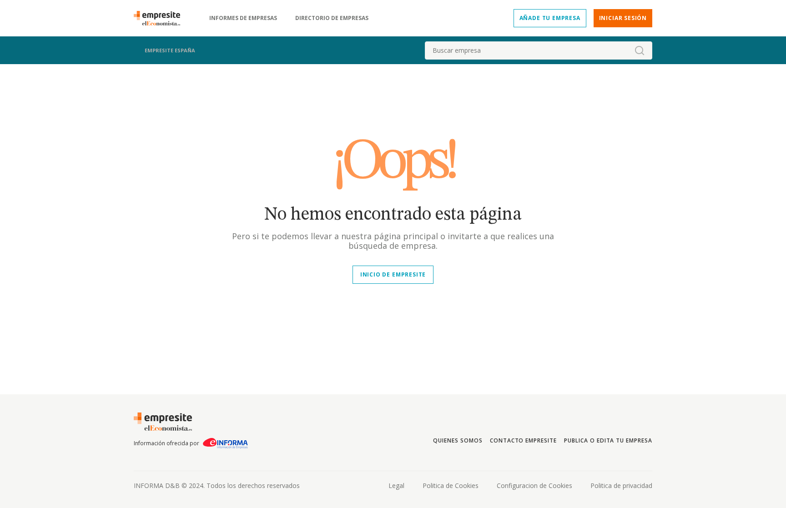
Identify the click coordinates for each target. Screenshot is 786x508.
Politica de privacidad (621, 485)
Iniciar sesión (623, 18)
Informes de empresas (243, 18)
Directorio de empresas (331, 18)
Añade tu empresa (549, 18)
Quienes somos (457, 440)
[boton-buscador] (639, 50)
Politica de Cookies (451, 485)
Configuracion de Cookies (534, 485)
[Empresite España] (160, 18)
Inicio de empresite (393, 274)
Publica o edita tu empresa (608, 440)
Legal (396, 485)
